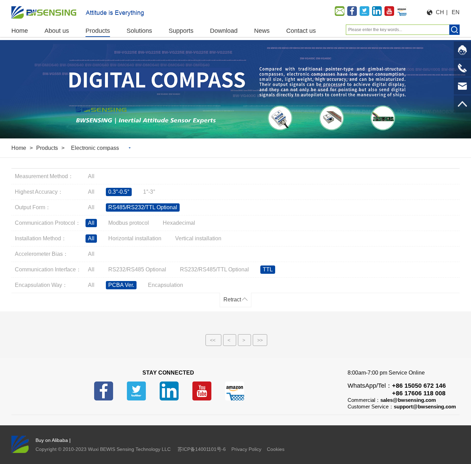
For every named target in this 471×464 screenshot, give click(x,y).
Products (47, 148)
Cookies (275, 449)
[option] (235, 89)
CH (440, 12)
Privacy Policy (246, 449)
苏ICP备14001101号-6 (202, 449)
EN (456, 12)
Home (18, 148)
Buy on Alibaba (52, 440)
